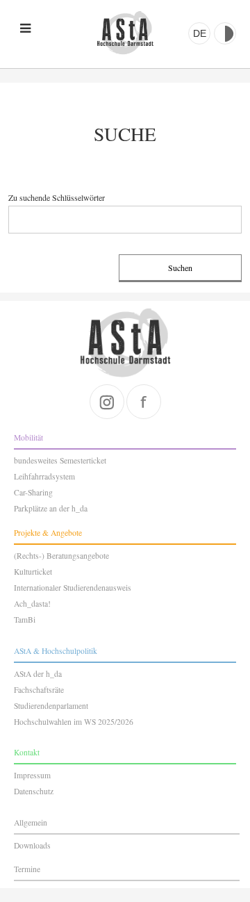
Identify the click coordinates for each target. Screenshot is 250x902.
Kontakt (27, 752)
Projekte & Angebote (48, 532)
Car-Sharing (33, 492)
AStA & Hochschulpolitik (55, 651)
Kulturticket (33, 571)
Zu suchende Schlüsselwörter (56, 197)
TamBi (24, 619)
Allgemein (30, 822)
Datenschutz (33, 791)
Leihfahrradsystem (44, 476)
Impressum (32, 775)
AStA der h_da (38, 674)
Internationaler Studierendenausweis (72, 587)
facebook (143, 401)
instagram (107, 401)
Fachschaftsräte (39, 689)
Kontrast (225, 33)
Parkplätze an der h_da (51, 508)
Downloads (32, 845)
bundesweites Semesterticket (60, 460)
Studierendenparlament (51, 705)
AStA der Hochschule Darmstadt (125, 33)
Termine (27, 869)
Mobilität (28, 437)
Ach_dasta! (32, 603)
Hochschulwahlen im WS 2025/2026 (73, 721)
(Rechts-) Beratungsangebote (61, 555)
